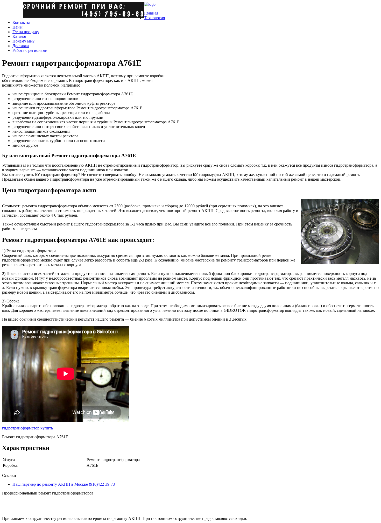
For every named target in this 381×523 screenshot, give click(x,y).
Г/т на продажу (25, 32)
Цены (17, 27)
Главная (151, 13)
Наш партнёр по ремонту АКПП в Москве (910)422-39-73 (63, 484)
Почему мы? (23, 41)
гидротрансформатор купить (27, 428)
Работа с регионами (29, 50)
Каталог (19, 36)
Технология (154, 18)
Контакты (21, 22)
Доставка (20, 46)
